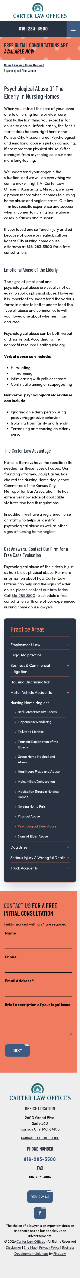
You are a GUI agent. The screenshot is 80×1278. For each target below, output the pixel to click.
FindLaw (59, 1253)
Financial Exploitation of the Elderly (38, 744)
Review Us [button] (40, 1196)
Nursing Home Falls (32, 806)
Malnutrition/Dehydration (36, 781)
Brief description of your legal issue (37, 1004)
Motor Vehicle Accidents (31, 692)
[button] (73, 29)
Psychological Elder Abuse (37, 826)
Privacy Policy (49, 1247)
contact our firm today (48, 589)
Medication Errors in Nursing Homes (38, 794)
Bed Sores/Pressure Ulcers (37, 712)
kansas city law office (40, 1138)
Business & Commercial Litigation (30, 668)
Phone (11, 957)
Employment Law (25, 644)
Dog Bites (18, 847)
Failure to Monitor (31, 731)
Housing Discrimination (30, 682)
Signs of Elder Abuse (33, 836)
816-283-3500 (33, 28)
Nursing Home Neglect (29, 702)
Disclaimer (13, 1247)
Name (10, 933)
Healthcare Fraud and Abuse (39, 771)
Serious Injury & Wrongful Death (37, 857)
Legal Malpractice (25, 655)
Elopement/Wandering (34, 722)
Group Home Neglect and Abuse (36, 759)
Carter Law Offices (30, 1241)
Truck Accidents (24, 868)
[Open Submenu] (68, 645)
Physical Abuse (29, 816)
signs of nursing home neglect (29, 531)
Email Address (19, 980)
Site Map (30, 1247)
